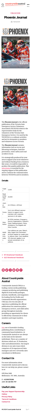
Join (3, 328)
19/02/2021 (16, 22)
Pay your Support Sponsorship (13, 391)
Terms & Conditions (9, 399)
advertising (6, 168)
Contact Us (6, 402)
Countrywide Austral (14, 409)
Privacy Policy (7, 397)
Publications (15, 13)
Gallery (4, 394)
